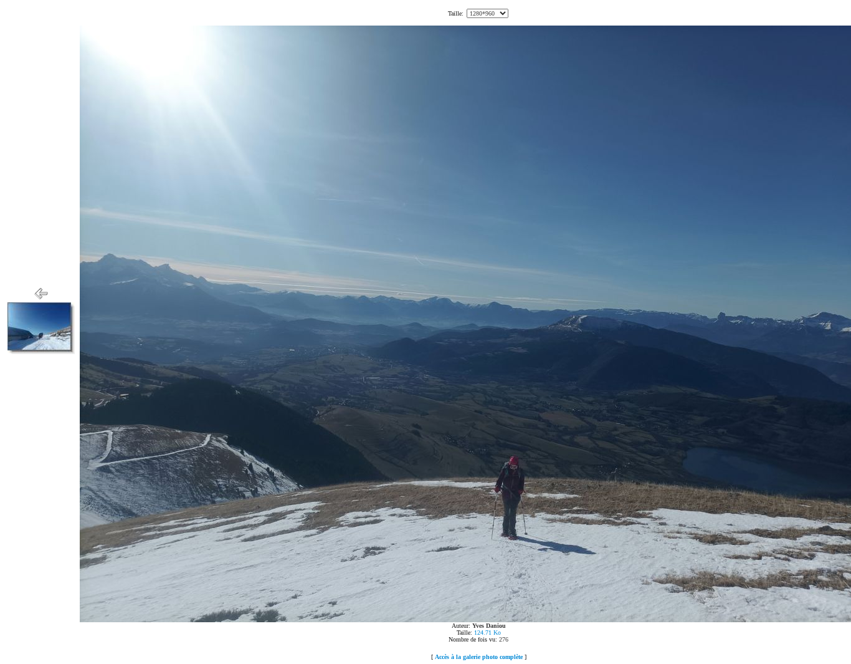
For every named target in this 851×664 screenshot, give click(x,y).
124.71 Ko (487, 632)
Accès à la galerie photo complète (479, 656)
